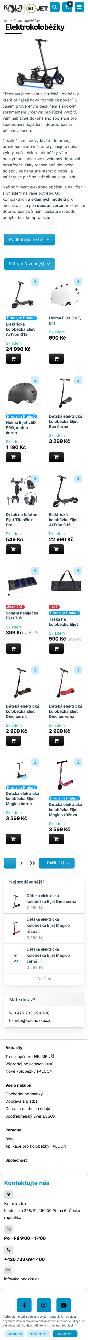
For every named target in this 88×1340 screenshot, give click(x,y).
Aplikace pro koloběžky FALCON (35, 1146)
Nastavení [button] (15, 1334)
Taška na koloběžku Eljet (63, 622)
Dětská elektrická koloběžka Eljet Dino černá (22, 711)
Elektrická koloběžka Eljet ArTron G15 (63, 519)
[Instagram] (44, 1305)
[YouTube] (63, 1305)
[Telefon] (8, 1250)
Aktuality (13, 1047)
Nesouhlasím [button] (38, 1334)
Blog (9, 1138)
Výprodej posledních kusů (29, 1063)
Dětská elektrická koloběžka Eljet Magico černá (22, 798)
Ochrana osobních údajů (27, 1108)
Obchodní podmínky (24, 1093)
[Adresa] (8, 1194)
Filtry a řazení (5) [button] (26, 263)
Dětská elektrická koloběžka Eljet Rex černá (65, 421)
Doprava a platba (21, 1101)
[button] (13, 359)
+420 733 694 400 (24, 1259)
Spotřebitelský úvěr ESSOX (30, 1116)
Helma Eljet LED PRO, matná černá (21, 427)
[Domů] (25, 7)
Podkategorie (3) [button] (26, 239)
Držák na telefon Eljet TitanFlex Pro (21, 519)
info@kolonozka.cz (32, 1020)
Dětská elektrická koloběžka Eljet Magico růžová (65, 809)
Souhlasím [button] (65, 1334)
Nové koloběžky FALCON (29, 1071)
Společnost (16, 1160)
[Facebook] (24, 1305)
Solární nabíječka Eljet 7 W (22, 616)
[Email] (8, 1270)
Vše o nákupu (18, 1085)
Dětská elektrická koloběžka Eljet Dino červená (65, 711)
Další (41, 978)
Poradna (13, 1129)
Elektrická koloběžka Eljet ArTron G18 (20, 329)
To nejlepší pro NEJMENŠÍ (29, 1056)
